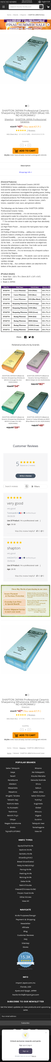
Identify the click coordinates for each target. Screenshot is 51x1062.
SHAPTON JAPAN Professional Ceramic (30, 120)
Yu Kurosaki (12, 808)
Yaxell (12, 776)
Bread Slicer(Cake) (25, 861)
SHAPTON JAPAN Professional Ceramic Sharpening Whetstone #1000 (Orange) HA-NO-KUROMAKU (13, 379)
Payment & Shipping (25, 919)
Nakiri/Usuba (25, 885)
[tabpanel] (25, 59)
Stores (25, 947)
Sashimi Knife (25, 850)
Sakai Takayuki (13, 768)
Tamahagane (38, 827)
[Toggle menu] (3, 7)
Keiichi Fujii (12, 815)
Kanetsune (13, 780)
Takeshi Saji (12, 800)
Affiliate (25, 927)
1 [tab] (26, 106)
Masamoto (13, 788)
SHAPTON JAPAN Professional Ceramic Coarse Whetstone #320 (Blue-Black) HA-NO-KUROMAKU (38, 419)
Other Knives (25, 897)
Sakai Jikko (38, 792)
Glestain (12, 784)
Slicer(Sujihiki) (25, 858)
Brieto (12, 827)
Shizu (38, 784)
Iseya (12, 772)
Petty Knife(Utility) (25, 865)
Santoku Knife (25, 854)
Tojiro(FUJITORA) (12, 831)
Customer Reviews (25, 935)
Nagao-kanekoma (13, 823)
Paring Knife (25, 869)
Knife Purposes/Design (25, 915)
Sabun (38, 788)
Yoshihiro (13, 811)
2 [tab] (28, 106)
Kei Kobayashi (38, 772)
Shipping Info (24, 172)
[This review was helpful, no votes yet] (37, 531)
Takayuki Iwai (38, 823)
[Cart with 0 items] (48, 7)
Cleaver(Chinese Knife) (25, 889)
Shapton (9, 119)
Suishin (38, 819)
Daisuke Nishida (38, 780)
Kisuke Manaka (38, 776)
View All (38, 831)
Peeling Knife (25, 873)
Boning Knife (25, 877)
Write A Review (26, 476)
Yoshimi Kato (13, 804)
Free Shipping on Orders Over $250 (27, 1)
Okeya (13, 819)
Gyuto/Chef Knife (25, 846)
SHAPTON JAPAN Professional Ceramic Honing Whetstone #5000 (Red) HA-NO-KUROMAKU (38, 378)
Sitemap (25, 943)
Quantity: (25, 141)
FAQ (25, 939)
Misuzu (38, 811)
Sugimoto (38, 804)
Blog (25, 931)
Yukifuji (38, 800)
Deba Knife (25, 881)
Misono (38, 768)
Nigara (38, 815)
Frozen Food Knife (25, 893)
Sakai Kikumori (38, 796)
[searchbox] (13, 486)
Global (38, 808)
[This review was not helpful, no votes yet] (41, 531)
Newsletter (25, 923)
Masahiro (13, 792)
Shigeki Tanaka (13, 796)
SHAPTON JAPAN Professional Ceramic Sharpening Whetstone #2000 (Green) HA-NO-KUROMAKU (13, 420)
